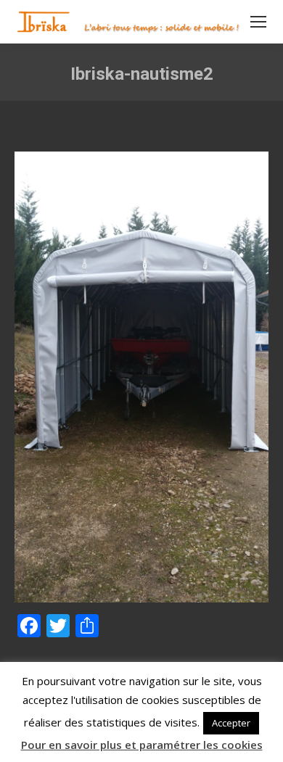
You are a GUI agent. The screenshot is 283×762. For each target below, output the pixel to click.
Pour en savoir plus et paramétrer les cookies (142, 744)
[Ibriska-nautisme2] (141, 377)
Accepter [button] (231, 722)
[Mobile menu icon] (258, 22)
